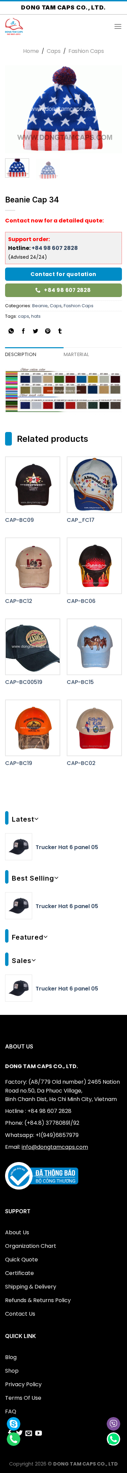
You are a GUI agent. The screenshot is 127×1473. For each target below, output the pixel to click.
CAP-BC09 (19, 520)
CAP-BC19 (18, 763)
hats (36, 316)
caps (23, 316)
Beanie (40, 306)
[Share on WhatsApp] (11, 331)
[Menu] (118, 26)
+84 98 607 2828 (54, 248)
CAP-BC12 (18, 601)
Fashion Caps (86, 51)
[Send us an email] (28, 1433)
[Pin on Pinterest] (48, 331)
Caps (54, 51)
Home (31, 51)
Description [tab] (20, 354)
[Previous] (16, 109)
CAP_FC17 (80, 520)
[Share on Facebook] (23, 331)
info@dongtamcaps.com (55, 1147)
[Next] (111, 109)
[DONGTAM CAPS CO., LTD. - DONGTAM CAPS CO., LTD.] (39, 26)
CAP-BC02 (81, 763)
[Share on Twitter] (35, 331)
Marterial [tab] (76, 354)
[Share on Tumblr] (60, 331)
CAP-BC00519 (23, 682)
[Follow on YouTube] (38, 1433)
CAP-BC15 (80, 682)
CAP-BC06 (81, 601)
